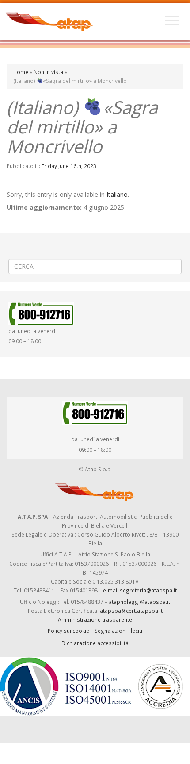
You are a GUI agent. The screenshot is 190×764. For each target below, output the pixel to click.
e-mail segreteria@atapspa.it (140, 590)
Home (20, 71)
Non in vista (48, 71)
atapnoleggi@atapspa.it (139, 601)
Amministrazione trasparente (95, 619)
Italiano (117, 194)
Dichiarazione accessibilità (95, 642)
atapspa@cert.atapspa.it (131, 610)
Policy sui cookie (68, 630)
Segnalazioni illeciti (118, 630)
